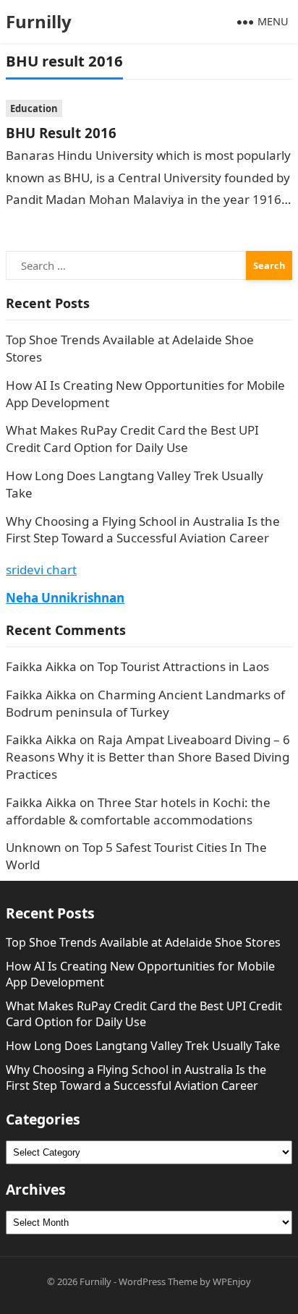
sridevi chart (41, 569)
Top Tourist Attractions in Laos (183, 666)
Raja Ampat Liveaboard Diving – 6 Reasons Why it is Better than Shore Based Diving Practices (148, 756)
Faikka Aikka (41, 666)
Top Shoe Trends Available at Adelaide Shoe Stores (143, 942)
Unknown (33, 847)
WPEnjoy (232, 1281)
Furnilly (39, 21)
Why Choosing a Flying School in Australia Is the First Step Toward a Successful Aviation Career (143, 530)
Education (34, 108)
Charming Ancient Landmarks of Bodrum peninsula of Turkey (145, 703)
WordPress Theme (158, 1281)
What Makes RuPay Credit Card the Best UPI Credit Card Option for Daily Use (132, 439)
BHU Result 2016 (61, 133)
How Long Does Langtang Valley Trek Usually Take (143, 1046)
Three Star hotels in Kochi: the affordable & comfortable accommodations (138, 811)
